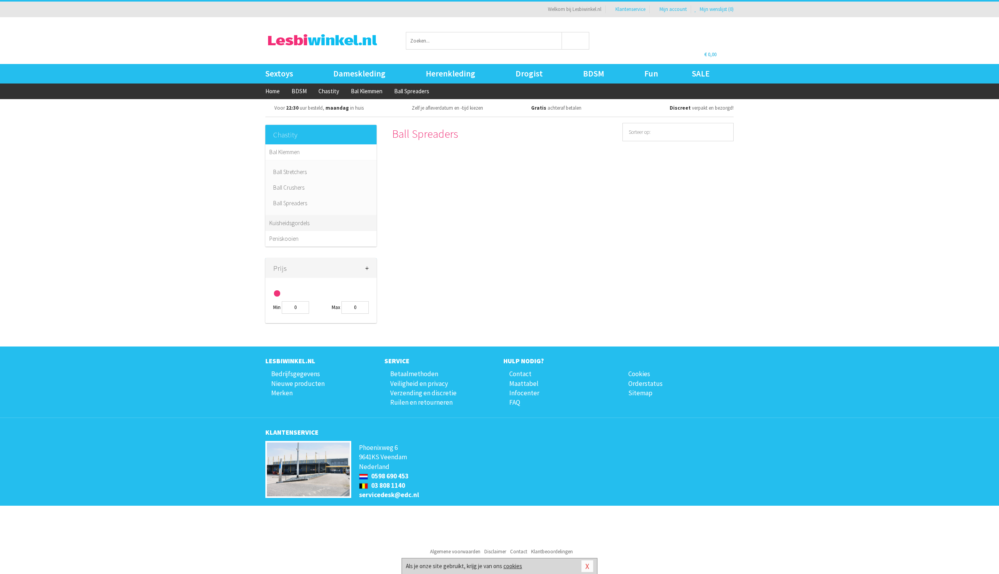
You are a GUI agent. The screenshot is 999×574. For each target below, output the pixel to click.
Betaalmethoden (414, 374)
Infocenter (524, 393)
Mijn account (673, 9)
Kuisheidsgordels (289, 223)
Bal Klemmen (284, 152)
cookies (512, 566)
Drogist (529, 73)
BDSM (593, 73)
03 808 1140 (387, 485)
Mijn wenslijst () (716, 9)
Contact (520, 374)
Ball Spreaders (290, 203)
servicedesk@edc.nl (389, 494)
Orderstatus (645, 383)
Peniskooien (284, 238)
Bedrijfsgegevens (295, 374)
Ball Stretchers (290, 172)
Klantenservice (630, 9)
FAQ (514, 402)
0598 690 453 (389, 476)
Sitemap (640, 393)
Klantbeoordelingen (552, 551)
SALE (701, 73)
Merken (282, 393)
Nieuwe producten (298, 383)
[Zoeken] (576, 41)
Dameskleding (359, 73)
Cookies (639, 374)
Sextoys (279, 73)
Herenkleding (450, 73)
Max (336, 307)
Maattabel (524, 383)
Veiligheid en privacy (419, 383)
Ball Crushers (288, 187)
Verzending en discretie (423, 393)
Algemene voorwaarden (455, 551)
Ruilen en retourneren (421, 402)
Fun (651, 73)
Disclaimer (495, 551)
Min (277, 307)
